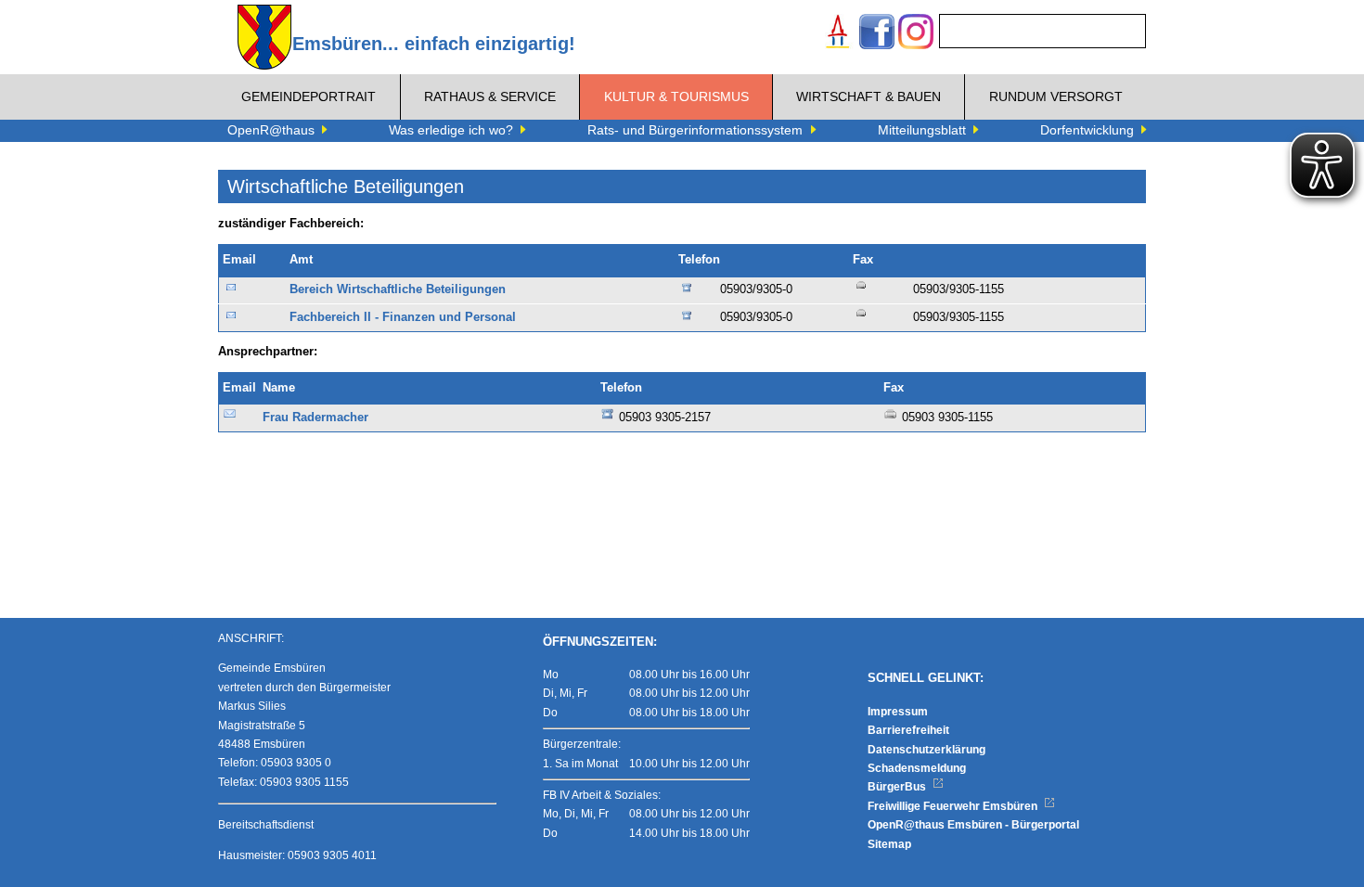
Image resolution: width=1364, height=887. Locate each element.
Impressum (898, 711)
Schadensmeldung (917, 768)
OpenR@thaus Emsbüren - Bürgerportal (973, 824)
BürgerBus (898, 786)
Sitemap (889, 844)
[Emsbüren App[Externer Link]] (837, 34)
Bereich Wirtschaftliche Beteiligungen (398, 289)
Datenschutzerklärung (926, 749)
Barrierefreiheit (908, 730)
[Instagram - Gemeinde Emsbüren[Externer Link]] (915, 34)
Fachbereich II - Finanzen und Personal (403, 317)
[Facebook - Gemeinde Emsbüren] (876, 34)
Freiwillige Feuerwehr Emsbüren (954, 806)
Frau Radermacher (315, 417)
